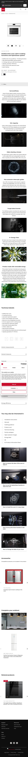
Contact (3, 738)
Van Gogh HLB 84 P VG (9, 701)
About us (3, 736)
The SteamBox (7, 588)
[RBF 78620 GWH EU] (14, 642)
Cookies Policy (20, 752)
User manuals (17, 724)
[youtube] (14, 743)
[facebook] (11, 743)
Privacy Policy (13, 752)
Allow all (14, 384)
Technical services (5, 728)
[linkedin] (17, 743)
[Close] (26, 1)
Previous (0, 582)
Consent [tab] (5, 367)
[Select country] (23, 9)
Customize (13, 388)
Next (23, 46)
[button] (12, 5)
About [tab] (23, 367)
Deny (14, 392)
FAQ (15, 728)
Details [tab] (14, 367)
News (2, 734)
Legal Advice (6, 752)
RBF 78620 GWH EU (8, 653)
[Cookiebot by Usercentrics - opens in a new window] (21, 364)
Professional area (17, 726)
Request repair (4, 724)
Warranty (3, 726)
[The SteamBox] (14, 576)
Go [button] (25, 5)
